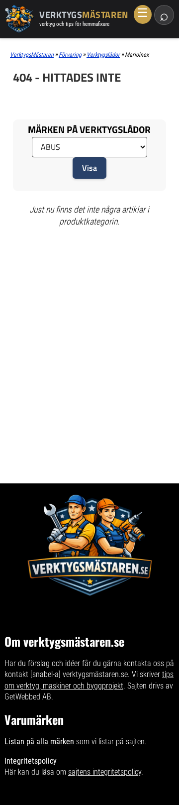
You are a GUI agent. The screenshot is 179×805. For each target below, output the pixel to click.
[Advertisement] (89, 274)
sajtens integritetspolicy (104, 772)
